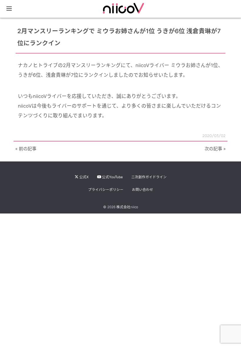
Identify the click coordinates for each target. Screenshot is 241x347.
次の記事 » (215, 148)
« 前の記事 (25, 148)
